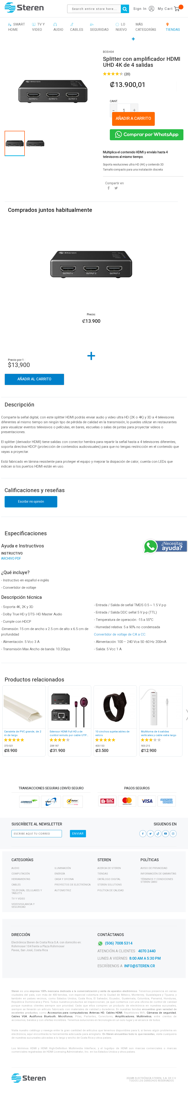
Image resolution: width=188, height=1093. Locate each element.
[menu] (94, 32)
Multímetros (144, 1016)
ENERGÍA (60, 874)
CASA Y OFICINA (64, 879)
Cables (16, 885)
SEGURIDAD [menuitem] (99, 27)
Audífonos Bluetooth (43, 1016)
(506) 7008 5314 (118, 943)
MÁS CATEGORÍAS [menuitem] (145, 27)
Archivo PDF (11, 558)
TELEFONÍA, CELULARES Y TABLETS (26, 891)
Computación (20, 874)
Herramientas (20, 879)
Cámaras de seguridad (161, 1013)
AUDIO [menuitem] (58, 27)
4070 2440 (146, 951)
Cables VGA (19, 1016)
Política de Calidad (110, 890)
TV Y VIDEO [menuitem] (38, 27)
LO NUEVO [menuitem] (121, 27)
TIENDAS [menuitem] (173, 27)
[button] (35, 143)
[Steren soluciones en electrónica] (24, 7)
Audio (15, 868)
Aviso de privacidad (154, 868)
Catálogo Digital (109, 879)
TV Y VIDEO (18, 899)
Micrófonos (65, 1016)
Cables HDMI (114, 1013)
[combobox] (100, 9)
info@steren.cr (139, 966)
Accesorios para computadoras (68, 1013)
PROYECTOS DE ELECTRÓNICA (73, 885)
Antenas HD (96, 1013)
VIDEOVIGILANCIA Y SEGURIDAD (23, 905)
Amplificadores (124, 1016)
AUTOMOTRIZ (63, 890)
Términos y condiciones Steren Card (157, 880)
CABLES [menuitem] (76, 27)
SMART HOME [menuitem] (16, 27)
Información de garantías (158, 874)
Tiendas (102, 874)
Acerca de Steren (109, 868)
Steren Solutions (109, 885)
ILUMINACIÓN (63, 868)
